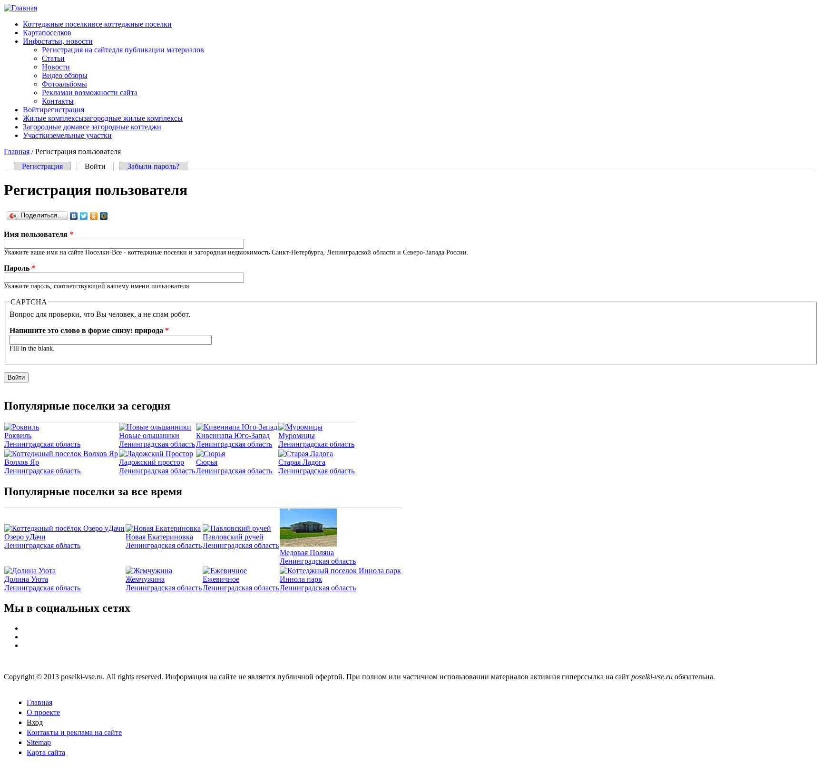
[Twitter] (84, 216)
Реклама (89, 92)
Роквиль (17, 435)
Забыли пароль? (153, 166)
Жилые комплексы (103, 118)
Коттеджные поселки (97, 24)
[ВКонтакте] (74, 216)
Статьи (53, 58)
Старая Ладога (301, 462)
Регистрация (42, 166)
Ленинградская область (42, 444)
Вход (35, 722)
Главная (16, 151)
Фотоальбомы (64, 84)
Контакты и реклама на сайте (74, 732)
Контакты (58, 101)
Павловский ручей (233, 537)
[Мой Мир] (104, 216)
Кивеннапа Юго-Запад (233, 435)
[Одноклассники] (94, 216)
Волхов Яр (21, 462)
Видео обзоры (65, 75)
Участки (67, 135)
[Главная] (20, 8)
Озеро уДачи (25, 537)
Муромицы (296, 435)
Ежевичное (221, 579)
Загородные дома (92, 127)
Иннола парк (301, 579)
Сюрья (206, 462)
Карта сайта (46, 752)
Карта (47, 33)
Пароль (19, 268)
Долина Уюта (26, 579)
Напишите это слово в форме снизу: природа (89, 330)
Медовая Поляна (307, 552)
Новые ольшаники (149, 435)
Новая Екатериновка (159, 537)
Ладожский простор (151, 462)
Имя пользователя (38, 234)
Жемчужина (145, 579)
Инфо (58, 41)
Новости (56, 67)
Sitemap (39, 742)
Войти (53, 110)
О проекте (43, 712)
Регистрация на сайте (123, 50)
